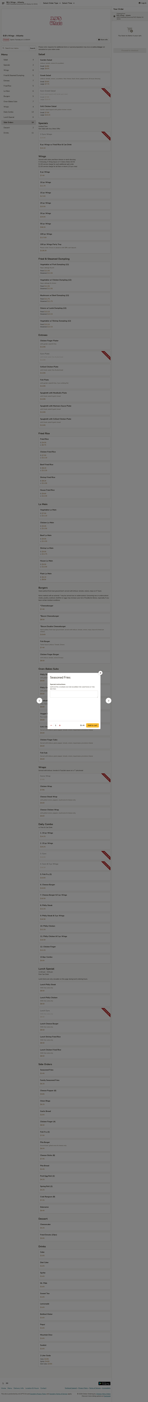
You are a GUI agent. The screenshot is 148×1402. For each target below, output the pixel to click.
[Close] (100, 673)
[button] (39, 703)
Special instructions (57, 684)
